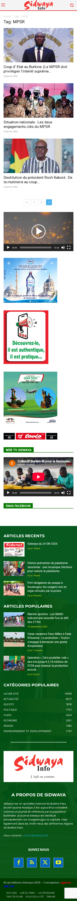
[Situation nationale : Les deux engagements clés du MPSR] (38, 100)
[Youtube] (58, 862)
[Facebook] (18, 862)
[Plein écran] (69, 247)
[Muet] (63, 247)
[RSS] (32, 862)
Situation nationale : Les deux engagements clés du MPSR (28, 124)
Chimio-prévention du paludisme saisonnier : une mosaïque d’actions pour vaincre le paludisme (49, 567)
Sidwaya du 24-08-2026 (42, 543)
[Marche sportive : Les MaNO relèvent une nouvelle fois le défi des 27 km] (14, 619)
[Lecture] (8, 247)
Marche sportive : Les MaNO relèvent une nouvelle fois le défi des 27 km (47, 618)
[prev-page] (27, 202)
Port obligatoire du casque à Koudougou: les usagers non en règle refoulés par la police (47, 587)
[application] (38, 231)
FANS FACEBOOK (18, 505)
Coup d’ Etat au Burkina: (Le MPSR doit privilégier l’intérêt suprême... (35, 69)
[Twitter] (45, 862)
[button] (38, 231)
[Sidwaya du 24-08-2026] (14, 549)
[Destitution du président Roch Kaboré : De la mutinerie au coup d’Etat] (38, 156)
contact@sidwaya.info (35, 835)
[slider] (35, 247)
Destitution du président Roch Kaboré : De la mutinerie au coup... (38, 179)
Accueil (7, 16)
